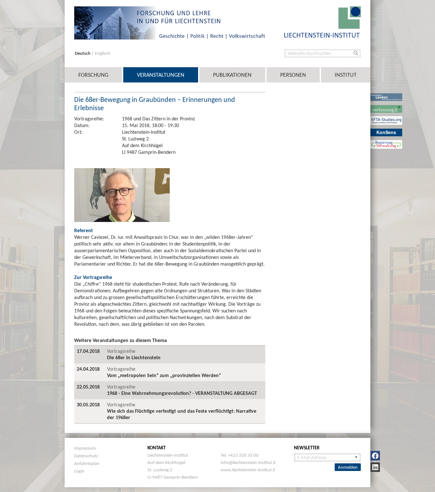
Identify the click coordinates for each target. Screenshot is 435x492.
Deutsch (83, 53)
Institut (346, 74)
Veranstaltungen (160, 74)
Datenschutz (86, 456)
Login (79, 471)
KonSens (386, 132)
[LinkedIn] (375, 467)
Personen (293, 74)
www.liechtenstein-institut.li (248, 470)
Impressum (85, 448)
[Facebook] (375, 455)
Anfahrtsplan (86, 463)
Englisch (102, 53)
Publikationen (232, 74)
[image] (322, 21)
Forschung (93, 74)
